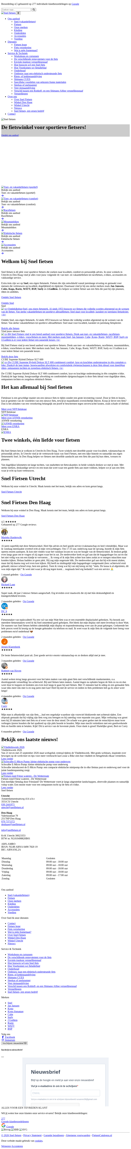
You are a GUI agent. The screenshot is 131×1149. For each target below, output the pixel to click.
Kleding (18, 30)
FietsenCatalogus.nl (102, 1135)
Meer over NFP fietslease (14, 409)
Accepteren (17, 1146)
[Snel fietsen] (8, 13)
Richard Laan (8, 584)
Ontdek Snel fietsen (11, 297)
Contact (11, 113)
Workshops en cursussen (26, 56)
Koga (10, 1008)
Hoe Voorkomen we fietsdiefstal (30, 67)
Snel (10, 1002)
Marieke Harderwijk (11, 537)
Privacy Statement (32, 1135)
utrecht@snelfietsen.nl (12, 807)
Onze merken (21, 27)
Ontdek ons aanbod (10, 135)
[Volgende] (5, 528)
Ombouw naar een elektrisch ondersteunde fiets (38, 73)
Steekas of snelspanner (25, 85)
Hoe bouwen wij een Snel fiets (29, 64)
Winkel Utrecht (21, 105)
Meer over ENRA (10, 426)
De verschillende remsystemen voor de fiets (36, 59)
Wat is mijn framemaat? (26, 50)
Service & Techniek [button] (18, 53)
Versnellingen (21, 93)
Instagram (9, 1040)
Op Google (26, 574)
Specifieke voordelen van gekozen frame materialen (40, 82)
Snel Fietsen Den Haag (13, 515)
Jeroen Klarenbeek (10, 646)
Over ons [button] (12, 96)
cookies (38, 1140)
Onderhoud (20, 70)
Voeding (18, 38)
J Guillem (12, 1020)
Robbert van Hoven (11, 670)
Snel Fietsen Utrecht (11, 491)
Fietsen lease (20, 44)
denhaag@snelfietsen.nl (13, 824)
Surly (10, 1017)
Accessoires (20, 36)
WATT (11, 1026)
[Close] (2, 1056)
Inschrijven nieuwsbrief (13, 1043)
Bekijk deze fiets (9, 356)
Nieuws (18, 108)
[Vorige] (2, 528)
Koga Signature (15, 1011)
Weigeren (6, 1146)
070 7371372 (8, 821)
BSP (10, 1028)
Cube (10, 1014)
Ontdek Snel (7, 303)
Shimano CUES (22, 79)
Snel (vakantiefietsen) (25, 21)
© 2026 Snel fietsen (11, 1135)
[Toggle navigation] (18, 13)
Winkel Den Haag (23, 102)
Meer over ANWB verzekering (17, 417)
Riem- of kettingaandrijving (28, 76)
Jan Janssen (13, 1005)
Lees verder (7, 758)
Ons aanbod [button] (14, 18)
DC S (4, 611)
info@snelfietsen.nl (11, 830)
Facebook (9, 1037)
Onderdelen (20, 33)
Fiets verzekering (22, 47)
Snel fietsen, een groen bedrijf (29, 111)
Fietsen (17, 24)
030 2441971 (8, 804)
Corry (4, 706)
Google (75, 4)
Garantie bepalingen (54, 1135)
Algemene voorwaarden (78, 1135)
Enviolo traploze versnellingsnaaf (31, 62)
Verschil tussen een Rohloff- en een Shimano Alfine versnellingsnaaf (48, 90)
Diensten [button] (12, 41)
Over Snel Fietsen (23, 99)
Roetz (11, 1023)
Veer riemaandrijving (24, 88)
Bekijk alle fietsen (10, 328)
